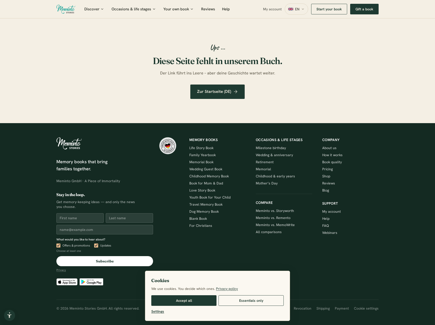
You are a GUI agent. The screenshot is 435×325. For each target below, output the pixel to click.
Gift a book (364, 9)
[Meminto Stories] (65, 9)
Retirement (265, 162)
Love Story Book (202, 190)
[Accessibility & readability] (9, 315)
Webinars (329, 232)
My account (272, 9)
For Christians (200, 225)
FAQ (325, 225)
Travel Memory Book (206, 204)
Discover (91, 9)
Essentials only (251, 300)
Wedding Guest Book (205, 169)
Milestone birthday (271, 148)
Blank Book (198, 218)
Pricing (327, 169)
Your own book (176, 9)
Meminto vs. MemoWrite (275, 225)
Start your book (329, 9)
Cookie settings (366, 308)
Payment (342, 308)
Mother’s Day (267, 183)
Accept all (184, 300)
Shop (326, 176)
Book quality (332, 162)
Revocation (302, 308)
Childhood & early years (275, 176)
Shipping (323, 308)
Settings (157, 311)
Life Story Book (201, 148)
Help (226, 9)
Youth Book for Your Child (210, 197)
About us (329, 148)
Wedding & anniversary (274, 155)
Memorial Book (201, 162)
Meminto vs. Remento (273, 217)
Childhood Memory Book (209, 176)
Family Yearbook (202, 155)
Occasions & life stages (131, 9)
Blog (325, 190)
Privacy (61, 270)
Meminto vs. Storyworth (275, 210)
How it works (332, 155)
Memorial (263, 169)
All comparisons (269, 232)
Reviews (208, 9)
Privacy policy (227, 288)
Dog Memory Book (204, 211)
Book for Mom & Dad (206, 183)
